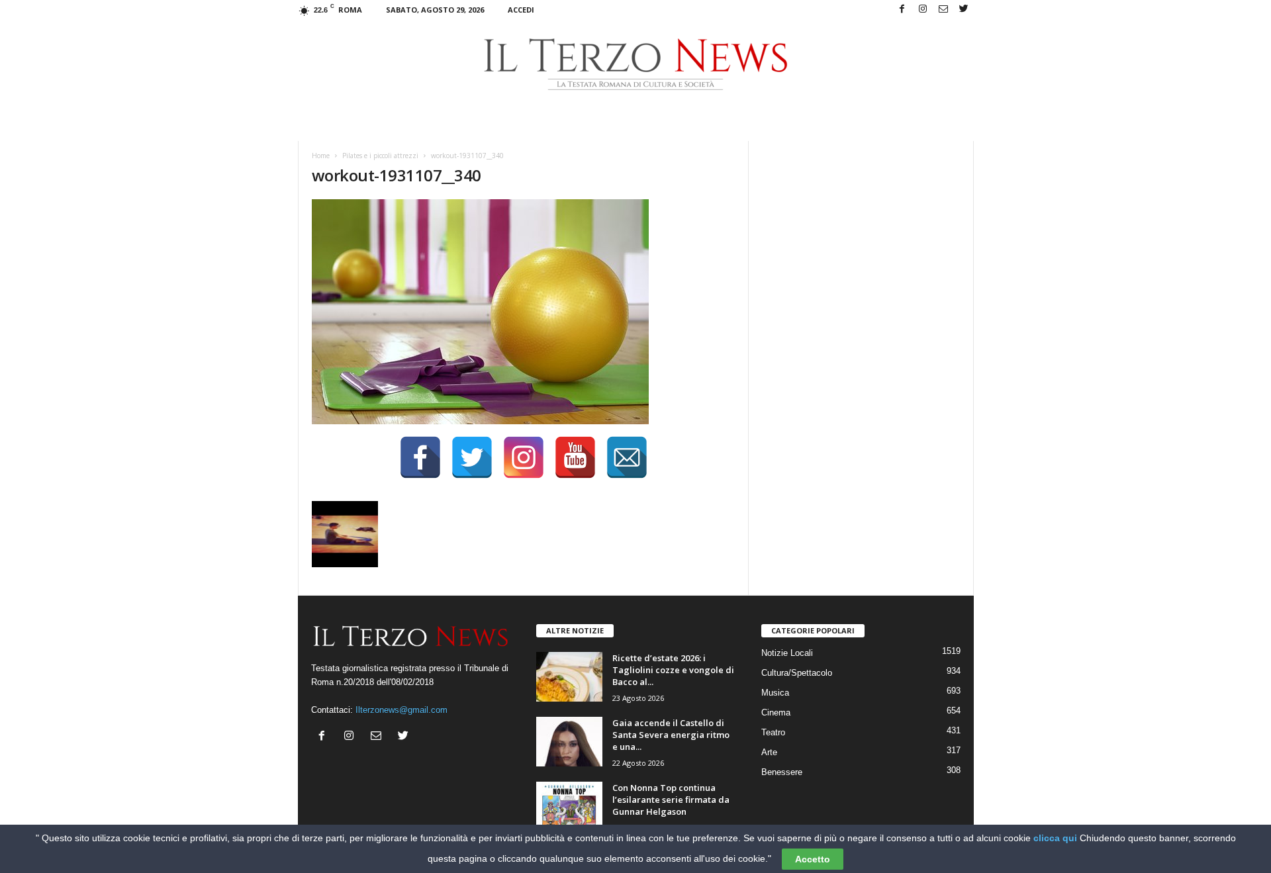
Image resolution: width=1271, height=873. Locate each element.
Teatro (773, 732)
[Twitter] (964, 9)
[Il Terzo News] (636, 64)
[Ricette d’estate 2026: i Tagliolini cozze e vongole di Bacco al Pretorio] (569, 677)
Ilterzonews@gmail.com (401, 710)
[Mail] (943, 9)
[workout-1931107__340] (523, 311)
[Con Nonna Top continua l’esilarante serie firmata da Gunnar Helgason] (569, 806)
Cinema (775, 712)
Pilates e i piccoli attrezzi (380, 155)
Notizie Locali (787, 653)
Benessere (781, 772)
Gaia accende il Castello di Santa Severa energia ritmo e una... (671, 735)
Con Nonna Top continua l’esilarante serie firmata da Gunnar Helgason (671, 799)
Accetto (812, 859)
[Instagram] (923, 9)
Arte (769, 752)
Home (321, 155)
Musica (775, 693)
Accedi (521, 10)
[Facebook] (902, 9)
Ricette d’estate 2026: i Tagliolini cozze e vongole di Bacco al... (673, 670)
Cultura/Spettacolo (796, 673)
